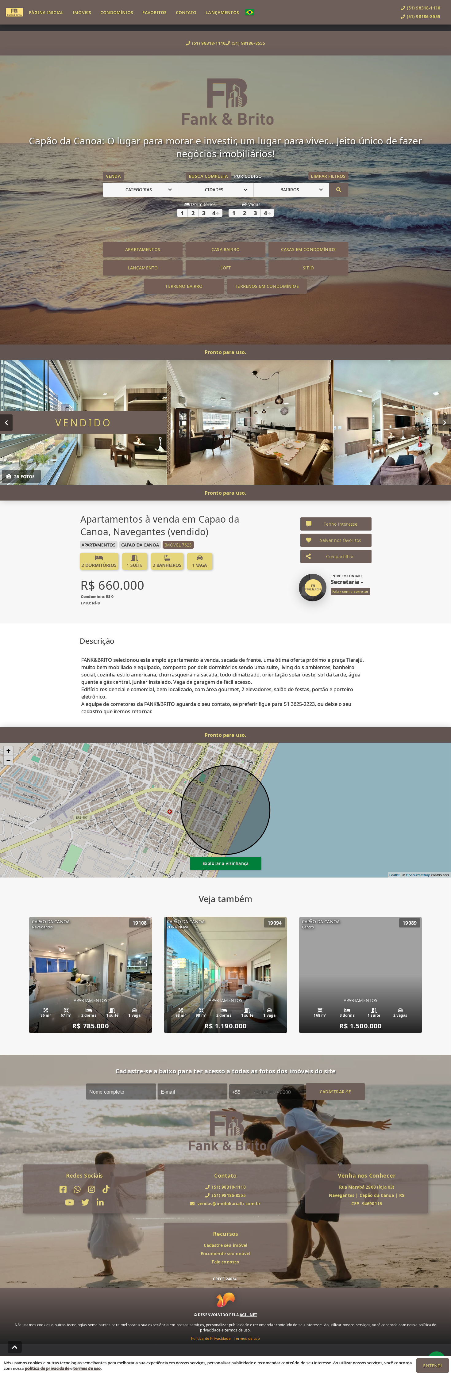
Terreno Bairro (183, 286)
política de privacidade (47, 1368)
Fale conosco (226, 1262)
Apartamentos (142, 249)
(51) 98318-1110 (209, 43)
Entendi (432, 1366)
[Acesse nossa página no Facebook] (63, 1189)
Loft (225, 268)
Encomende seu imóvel (226, 1253)
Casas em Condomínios (308, 249)
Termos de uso (247, 1338)
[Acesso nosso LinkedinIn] (100, 1202)
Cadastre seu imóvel (226, 1245)
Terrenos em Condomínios (267, 286)
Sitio (308, 268)
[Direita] (444, 422)
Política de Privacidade (210, 1338)
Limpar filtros (328, 176)
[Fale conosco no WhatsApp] (77, 1189)
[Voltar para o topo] (15, 1347)
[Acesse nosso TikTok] (106, 1189)
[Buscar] (338, 190)
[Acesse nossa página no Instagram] (91, 1189)
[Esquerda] (6, 422)
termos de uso (87, 1368)
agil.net (248, 1314)
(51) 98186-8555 (248, 43)
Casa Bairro (225, 249)
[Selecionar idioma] (253, 12)
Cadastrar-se (335, 1091)
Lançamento (143, 268)
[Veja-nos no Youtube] (69, 1202)
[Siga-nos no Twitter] (85, 1202)
